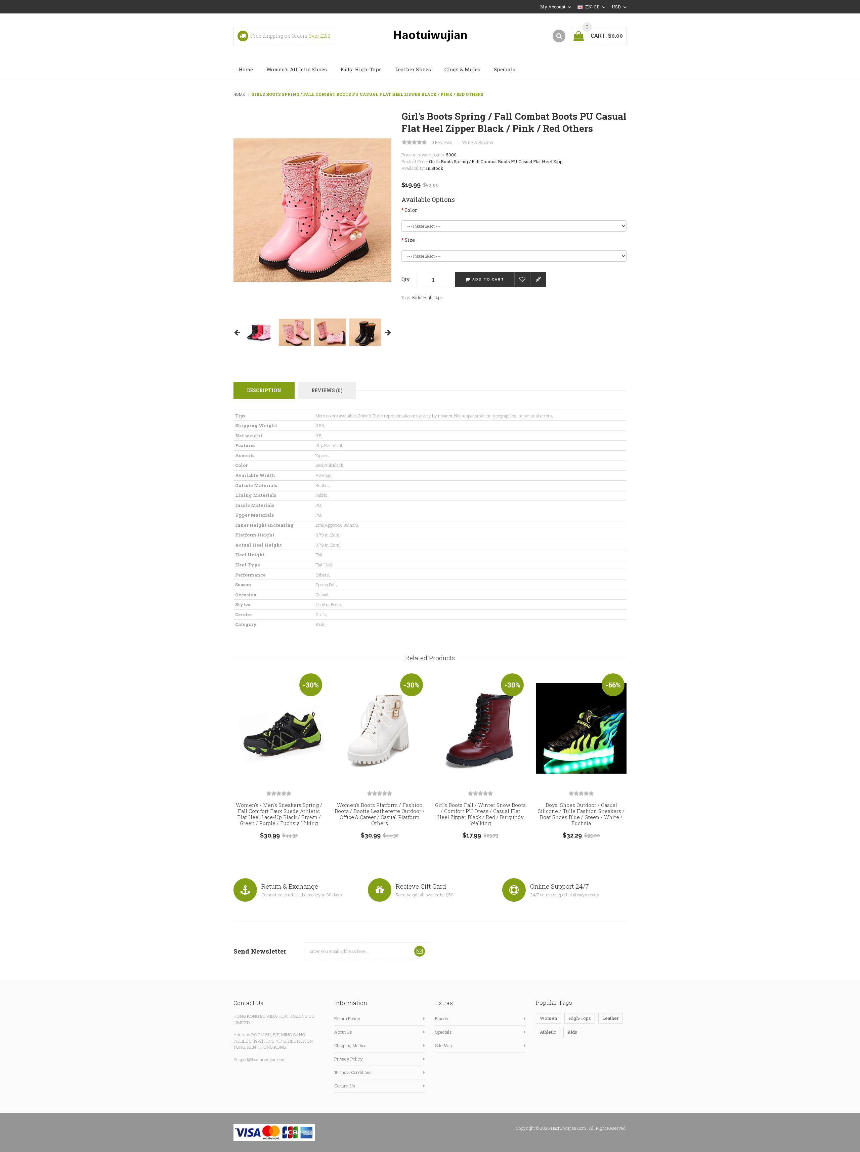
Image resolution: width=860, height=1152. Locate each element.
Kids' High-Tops (427, 297)
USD (617, 7)
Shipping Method (350, 1045)
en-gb (592, 7)
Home (239, 94)
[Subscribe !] (419, 951)
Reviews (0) (327, 390)
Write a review (477, 142)
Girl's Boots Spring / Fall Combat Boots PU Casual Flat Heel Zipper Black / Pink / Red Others (367, 94)
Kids (572, 1032)
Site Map (443, 1045)
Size (409, 240)
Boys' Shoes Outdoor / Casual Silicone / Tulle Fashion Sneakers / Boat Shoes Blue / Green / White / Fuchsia (581, 814)
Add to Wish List (522, 279)
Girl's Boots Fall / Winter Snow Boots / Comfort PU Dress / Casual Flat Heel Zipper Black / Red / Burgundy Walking (480, 814)
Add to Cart (488, 279)
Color (410, 210)
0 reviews (441, 142)
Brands (441, 1018)
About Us (343, 1032)
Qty (405, 279)
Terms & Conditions (353, 1072)
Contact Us (344, 1086)
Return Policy (347, 1018)
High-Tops (579, 1018)
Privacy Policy (348, 1059)
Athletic (548, 1032)
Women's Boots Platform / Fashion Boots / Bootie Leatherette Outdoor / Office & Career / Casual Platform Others (380, 814)
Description (264, 390)
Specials (443, 1032)
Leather (610, 1018)
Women (548, 1018)
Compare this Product (538, 279)
